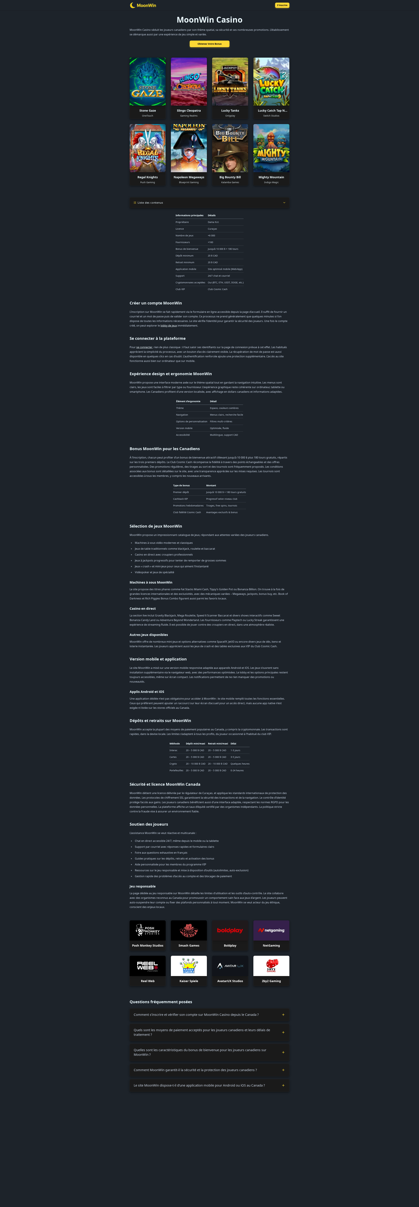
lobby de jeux (169, 325)
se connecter (144, 347)
